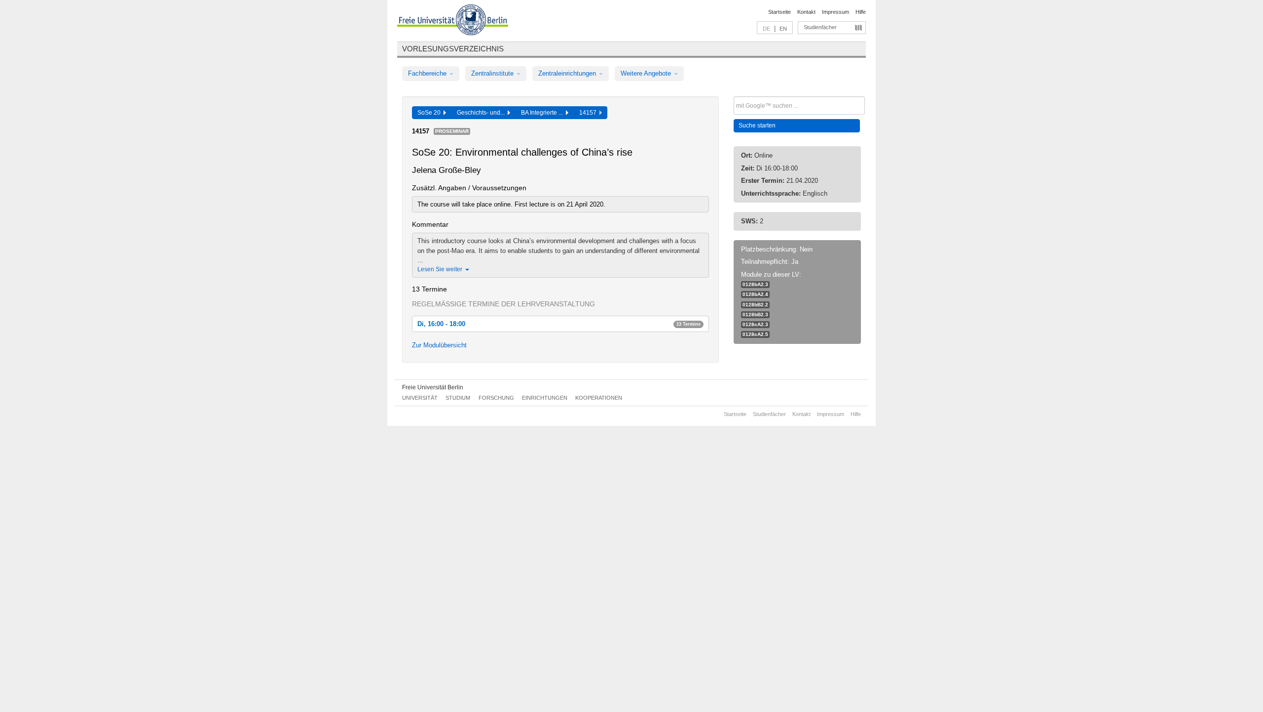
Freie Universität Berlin (432, 387)
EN (783, 29)
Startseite (779, 12)
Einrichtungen (544, 398)
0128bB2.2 (755, 304)
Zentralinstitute (493, 73)
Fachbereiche (428, 73)
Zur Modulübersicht (439, 345)
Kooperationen (598, 398)
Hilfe (860, 12)
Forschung (496, 398)
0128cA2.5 (755, 334)
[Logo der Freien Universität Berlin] (452, 21)
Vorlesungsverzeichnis (453, 48)
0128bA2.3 (755, 284)
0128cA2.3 (755, 324)
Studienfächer (820, 27)
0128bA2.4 (755, 294)
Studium (458, 398)
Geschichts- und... (482, 113)
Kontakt (806, 12)
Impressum (835, 12)
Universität (420, 398)
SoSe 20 (430, 113)
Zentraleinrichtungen (568, 73)
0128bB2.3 (755, 314)
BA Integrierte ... (543, 113)
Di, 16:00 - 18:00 (559, 324)
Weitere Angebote (647, 73)
